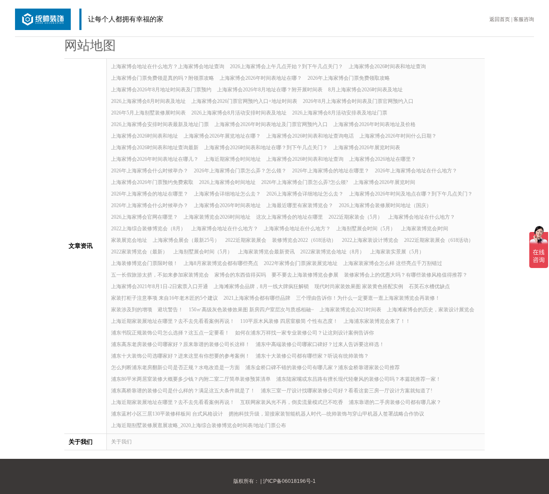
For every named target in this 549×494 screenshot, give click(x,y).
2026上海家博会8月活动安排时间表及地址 (239, 113)
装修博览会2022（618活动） (304, 240)
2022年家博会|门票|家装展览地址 (301, 263)
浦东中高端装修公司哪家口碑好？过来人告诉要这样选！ (320, 344)
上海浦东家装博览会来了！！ (377, 321)
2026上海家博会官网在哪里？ (144, 217)
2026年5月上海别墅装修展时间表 (148, 113)
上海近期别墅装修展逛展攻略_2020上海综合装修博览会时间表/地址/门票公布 (198, 425)
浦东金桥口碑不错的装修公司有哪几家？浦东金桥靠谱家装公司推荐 (322, 367)
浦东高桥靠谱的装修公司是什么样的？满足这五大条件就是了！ (183, 391)
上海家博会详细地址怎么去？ (227, 194)
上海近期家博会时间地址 (232, 159)
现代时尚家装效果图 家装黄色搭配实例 (358, 286)
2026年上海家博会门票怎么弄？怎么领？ (240, 171)
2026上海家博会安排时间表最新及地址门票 (160, 124)
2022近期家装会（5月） (356, 217)
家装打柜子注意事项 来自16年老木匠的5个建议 (164, 298)
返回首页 (499, 19)
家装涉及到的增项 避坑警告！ (147, 310)
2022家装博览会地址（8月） (332, 252)
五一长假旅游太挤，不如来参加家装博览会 (160, 275)
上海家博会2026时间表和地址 (144, 136)
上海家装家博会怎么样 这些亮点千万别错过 (392, 263)
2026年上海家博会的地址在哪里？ (330, 171)
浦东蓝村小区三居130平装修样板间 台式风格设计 (167, 414)
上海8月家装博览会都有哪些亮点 (221, 263)
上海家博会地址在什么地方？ (421, 217)
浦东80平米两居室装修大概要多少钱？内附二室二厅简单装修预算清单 (191, 379)
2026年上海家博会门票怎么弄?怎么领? (304, 182)
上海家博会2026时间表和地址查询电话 (310, 136)
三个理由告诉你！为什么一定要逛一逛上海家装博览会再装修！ (368, 298)
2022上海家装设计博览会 (370, 240)
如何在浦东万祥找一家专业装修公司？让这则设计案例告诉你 (304, 333)
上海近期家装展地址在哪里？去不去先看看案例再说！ (173, 321)
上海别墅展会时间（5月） (365, 229)
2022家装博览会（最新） (139, 252)
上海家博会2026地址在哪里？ (382, 159)
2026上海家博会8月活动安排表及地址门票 (339, 113)
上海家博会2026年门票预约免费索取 (152, 182)
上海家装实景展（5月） (397, 252)
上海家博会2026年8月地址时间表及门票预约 (161, 90)
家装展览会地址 (129, 240)
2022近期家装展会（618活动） (439, 240)
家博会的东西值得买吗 (240, 275)
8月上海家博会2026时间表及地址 (365, 90)
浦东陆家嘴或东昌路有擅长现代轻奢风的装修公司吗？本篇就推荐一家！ (358, 379)
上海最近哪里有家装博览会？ (299, 205)
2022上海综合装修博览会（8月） (148, 229)
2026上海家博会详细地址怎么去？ (305, 194)
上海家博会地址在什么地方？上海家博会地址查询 (167, 66)
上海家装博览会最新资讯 (266, 252)
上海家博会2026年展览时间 (384, 182)
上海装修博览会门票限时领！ (144, 263)
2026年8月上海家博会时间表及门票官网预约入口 (358, 101)
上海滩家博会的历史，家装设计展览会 (430, 310)
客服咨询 (523, 19)
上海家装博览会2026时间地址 (217, 217)
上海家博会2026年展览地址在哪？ (222, 136)
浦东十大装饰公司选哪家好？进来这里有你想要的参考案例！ (180, 356)
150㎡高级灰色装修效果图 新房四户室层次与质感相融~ (251, 310)
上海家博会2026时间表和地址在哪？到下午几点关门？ (266, 148)
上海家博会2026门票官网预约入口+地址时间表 (244, 101)
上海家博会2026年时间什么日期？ (398, 136)
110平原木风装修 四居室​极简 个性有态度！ (289, 321)
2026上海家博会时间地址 (227, 182)
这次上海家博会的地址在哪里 (289, 217)
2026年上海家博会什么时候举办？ (149, 171)
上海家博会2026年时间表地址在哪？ (261, 78)
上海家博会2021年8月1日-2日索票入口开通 (159, 286)
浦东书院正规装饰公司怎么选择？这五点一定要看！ (170, 333)
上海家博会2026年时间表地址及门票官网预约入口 (271, 124)
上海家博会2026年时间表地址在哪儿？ (155, 159)
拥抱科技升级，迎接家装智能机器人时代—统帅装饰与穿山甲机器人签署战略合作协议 (326, 414)
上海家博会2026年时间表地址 (227, 205)
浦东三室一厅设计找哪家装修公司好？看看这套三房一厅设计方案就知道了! (346, 391)
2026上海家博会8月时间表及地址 (148, 101)
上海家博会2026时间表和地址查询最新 (155, 148)
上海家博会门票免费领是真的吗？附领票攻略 (162, 78)
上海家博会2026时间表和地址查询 (387, 66)
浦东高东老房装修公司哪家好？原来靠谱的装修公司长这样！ (180, 344)
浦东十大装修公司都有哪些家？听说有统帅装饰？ (312, 356)
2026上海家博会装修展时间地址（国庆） (385, 205)
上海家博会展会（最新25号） (186, 240)
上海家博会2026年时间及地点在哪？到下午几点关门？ (411, 194)
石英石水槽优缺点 (429, 286)
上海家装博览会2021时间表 (350, 310)
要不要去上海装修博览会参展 (304, 275)
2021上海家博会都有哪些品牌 (256, 298)
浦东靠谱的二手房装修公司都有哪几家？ (395, 402)
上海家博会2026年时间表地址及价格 (374, 124)
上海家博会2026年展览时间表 (366, 148)
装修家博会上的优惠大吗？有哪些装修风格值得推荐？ (406, 275)
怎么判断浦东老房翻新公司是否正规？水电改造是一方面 (175, 367)
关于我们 (121, 442)
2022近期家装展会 (245, 240)
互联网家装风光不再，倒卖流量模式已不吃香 (291, 402)
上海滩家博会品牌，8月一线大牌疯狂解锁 (261, 286)
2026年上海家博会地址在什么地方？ (416, 171)
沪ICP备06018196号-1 (289, 481)
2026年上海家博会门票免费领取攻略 (349, 78)
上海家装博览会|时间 (424, 229)
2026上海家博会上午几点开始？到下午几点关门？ (286, 66)
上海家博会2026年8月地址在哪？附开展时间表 (270, 90)
